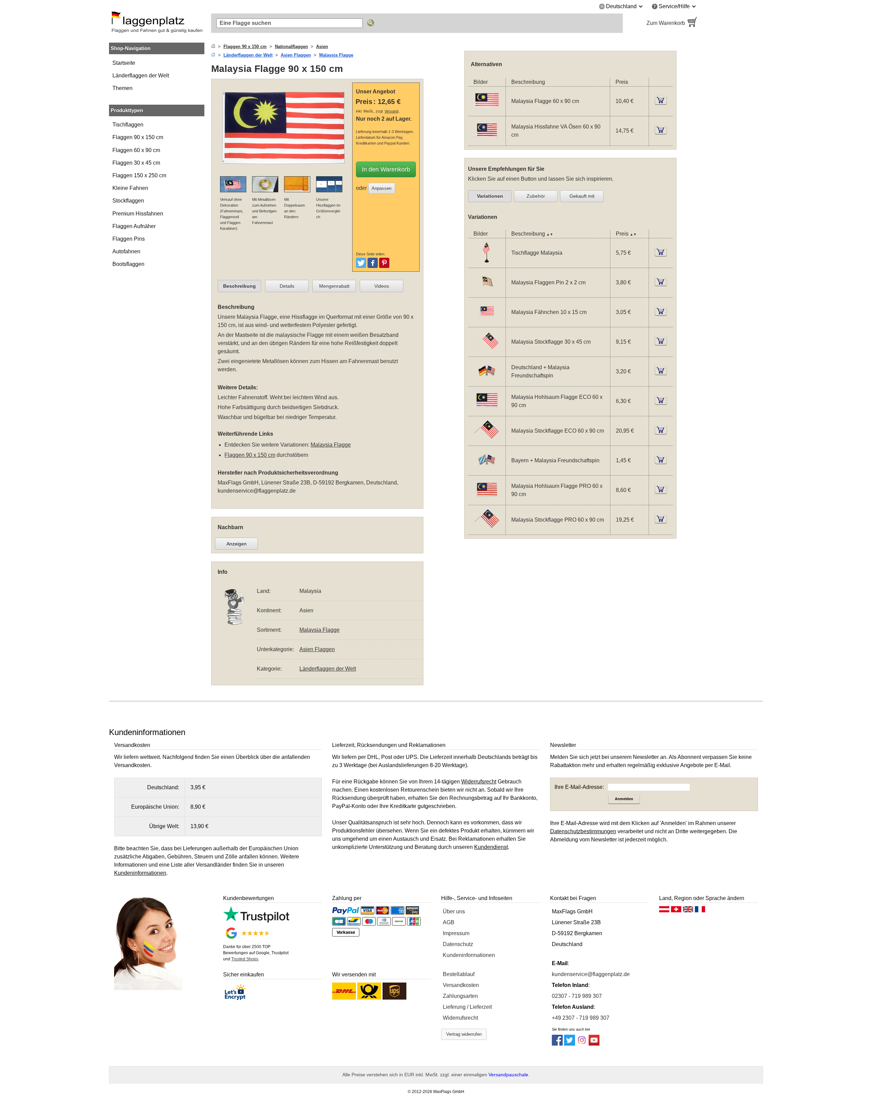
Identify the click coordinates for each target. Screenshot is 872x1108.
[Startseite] (213, 46)
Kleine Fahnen (130, 188)
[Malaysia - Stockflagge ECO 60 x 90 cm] (486, 441)
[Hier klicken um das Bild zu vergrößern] (283, 172)
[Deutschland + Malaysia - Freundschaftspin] (486, 382)
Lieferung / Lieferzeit (467, 1007)
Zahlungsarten (460, 996)
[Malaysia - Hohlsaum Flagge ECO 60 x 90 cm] (486, 411)
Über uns (454, 911)
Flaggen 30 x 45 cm (136, 163)
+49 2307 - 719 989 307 (580, 1018)
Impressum (456, 933)
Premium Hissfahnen (137, 213)
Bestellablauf (458, 974)
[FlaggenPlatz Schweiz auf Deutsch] (676, 911)
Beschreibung (239, 286)
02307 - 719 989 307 (577, 996)
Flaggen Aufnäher (134, 226)
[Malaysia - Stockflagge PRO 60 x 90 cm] (486, 530)
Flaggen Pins (128, 239)
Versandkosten (461, 985)
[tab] (239, 286)
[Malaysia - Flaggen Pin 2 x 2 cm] (486, 293)
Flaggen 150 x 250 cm (139, 175)
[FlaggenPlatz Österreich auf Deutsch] (664, 911)
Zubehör (536, 196)
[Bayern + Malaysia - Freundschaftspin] (486, 471)
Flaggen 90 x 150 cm (137, 137)
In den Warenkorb (386, 169)
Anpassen (381, 188)
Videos (381, 286)
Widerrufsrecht (460, 1018)
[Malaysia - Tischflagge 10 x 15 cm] (486, 263)
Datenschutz (458, 944)
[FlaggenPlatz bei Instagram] (581, 1044)
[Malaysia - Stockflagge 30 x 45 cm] (486, 352)
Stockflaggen (128, 201)
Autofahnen (126, 251)
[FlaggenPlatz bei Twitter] (569, 1044)
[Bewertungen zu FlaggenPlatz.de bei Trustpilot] (256, 921)
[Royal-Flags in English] (688, 911)
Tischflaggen (127, 125)
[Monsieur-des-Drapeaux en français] (700, 911)
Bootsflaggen (128, 264)
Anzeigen (237, 543)
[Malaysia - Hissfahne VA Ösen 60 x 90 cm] (486, 141)
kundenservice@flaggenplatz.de (257, 491)
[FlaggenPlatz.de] (156, 23)
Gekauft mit (582, 196)
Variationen (490, 196)
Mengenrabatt (334, 286)
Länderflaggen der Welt (140, 75)
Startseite (123, 63)
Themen (122, 88)
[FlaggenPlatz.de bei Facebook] (557, 1044)
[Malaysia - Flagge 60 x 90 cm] (486, 112)
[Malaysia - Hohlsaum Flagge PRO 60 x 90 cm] (486, 500)
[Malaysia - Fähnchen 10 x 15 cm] (486, 322)
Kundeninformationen (469, 955)
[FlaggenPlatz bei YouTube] (594, 1044)
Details (287, 286)
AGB (448, 922)
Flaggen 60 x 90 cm (136, 150)
